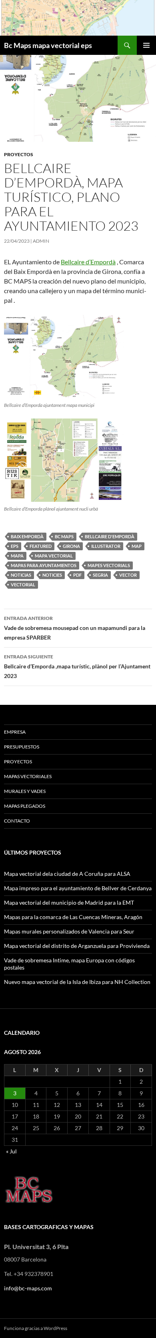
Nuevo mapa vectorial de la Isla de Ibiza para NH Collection (77, 981)
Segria (100, 574)
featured (41, 546)
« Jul (11, 1151)
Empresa (15, 732)
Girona (71, 546)
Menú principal (146, 45)
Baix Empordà (27, 536)
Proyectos (18, 762)
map (137, 546)
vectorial (23, 584)
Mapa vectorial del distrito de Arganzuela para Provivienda (77, 945)
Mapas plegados (24, 806)
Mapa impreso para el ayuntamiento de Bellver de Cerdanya (78, 888)
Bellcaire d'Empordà (109, 536)
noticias (21, 574)
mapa (17, 555)
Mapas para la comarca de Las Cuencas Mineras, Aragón (73, 916)
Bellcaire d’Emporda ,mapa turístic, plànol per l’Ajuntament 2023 (77, 666)
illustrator (105, 546)
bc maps (64, 536)
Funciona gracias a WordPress (35, 1328)
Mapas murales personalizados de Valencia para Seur (69, 931)
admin (41, 241)
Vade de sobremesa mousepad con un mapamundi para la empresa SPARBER (74, 628)
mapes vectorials (109, 565)
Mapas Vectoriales (28, 776)
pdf (77, 574)
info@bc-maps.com (28, 1288)
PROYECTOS (18, 154)
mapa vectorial (54, 555)
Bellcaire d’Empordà (88, 262)
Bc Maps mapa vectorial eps (48, 45)
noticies (52, 574)
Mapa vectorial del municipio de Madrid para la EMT (69, 902)
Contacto (17, 821)
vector (128, 574)
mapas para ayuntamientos (43, 565)
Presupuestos (21, 747)
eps (14, 546)
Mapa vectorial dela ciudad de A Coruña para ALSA (67, 873)
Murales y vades (25, 791)
